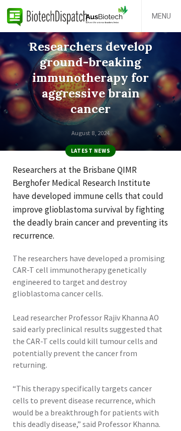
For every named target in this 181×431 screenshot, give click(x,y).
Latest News (90, 150)
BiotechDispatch (47, 16)
